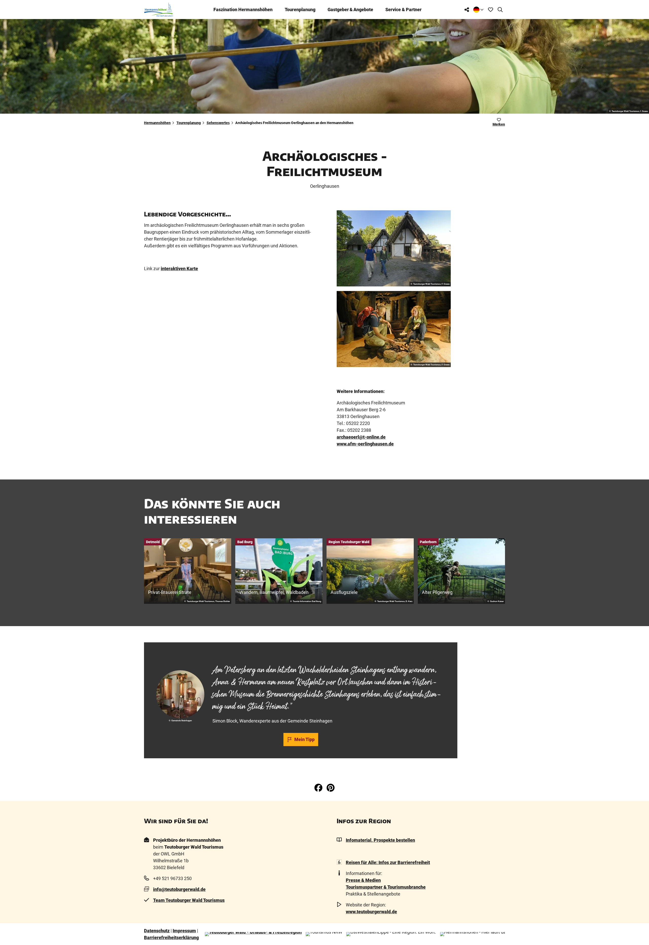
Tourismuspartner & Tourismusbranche (386, 887)
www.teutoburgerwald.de (371, 911)
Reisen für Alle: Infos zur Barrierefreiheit (388, 862)
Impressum (184, 930)
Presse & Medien (363, 880)
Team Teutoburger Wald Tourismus (189, 900)
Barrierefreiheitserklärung (171, 937)
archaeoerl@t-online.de (361, 437)
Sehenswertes (218, 123)
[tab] (301, 656)
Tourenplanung (300, 9)
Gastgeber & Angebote (350, 9)
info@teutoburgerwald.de (179, 889)
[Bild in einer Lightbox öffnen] (394, 248)
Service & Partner (403, 9)
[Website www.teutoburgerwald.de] (253, 934)
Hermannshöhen (157, 123)
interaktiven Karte (179, 268)
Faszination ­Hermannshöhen (243, 9)
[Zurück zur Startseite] (158, 9)
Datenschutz (157, 930)
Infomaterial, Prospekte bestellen (380, 840)
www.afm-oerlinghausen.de (365, 443)
